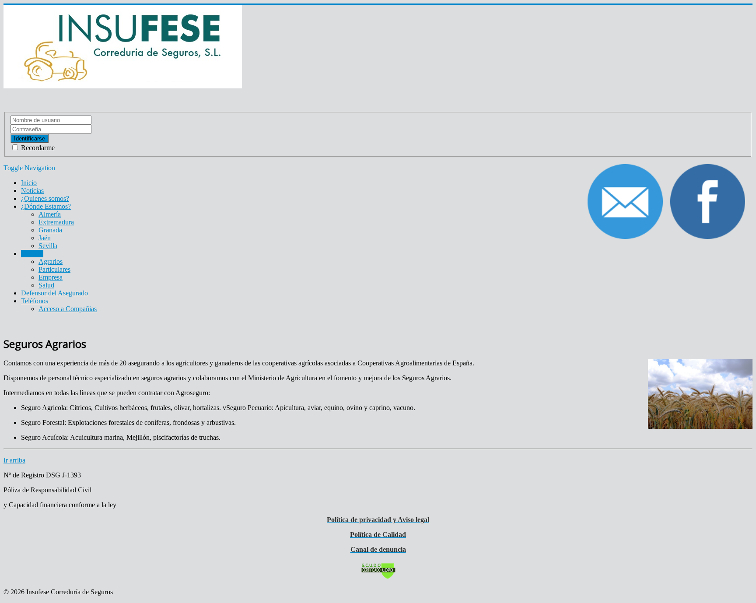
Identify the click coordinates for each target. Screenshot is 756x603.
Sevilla (47, 245)
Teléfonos (34, 301)
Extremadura (56, 222)
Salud (46, 285)
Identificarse (29, 138)
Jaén (44, 238)
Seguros (32, 253)
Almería (49, 214)
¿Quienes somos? (45, 198)
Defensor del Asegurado (54, 293)
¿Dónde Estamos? (46, 206)
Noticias (32, 190)
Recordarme (37, 147)
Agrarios (50, 261)
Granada (50, 230)
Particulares (54, 269)
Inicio (29, 182)
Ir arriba (14, 460)
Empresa (50, 277)
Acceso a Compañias (67, 308)
